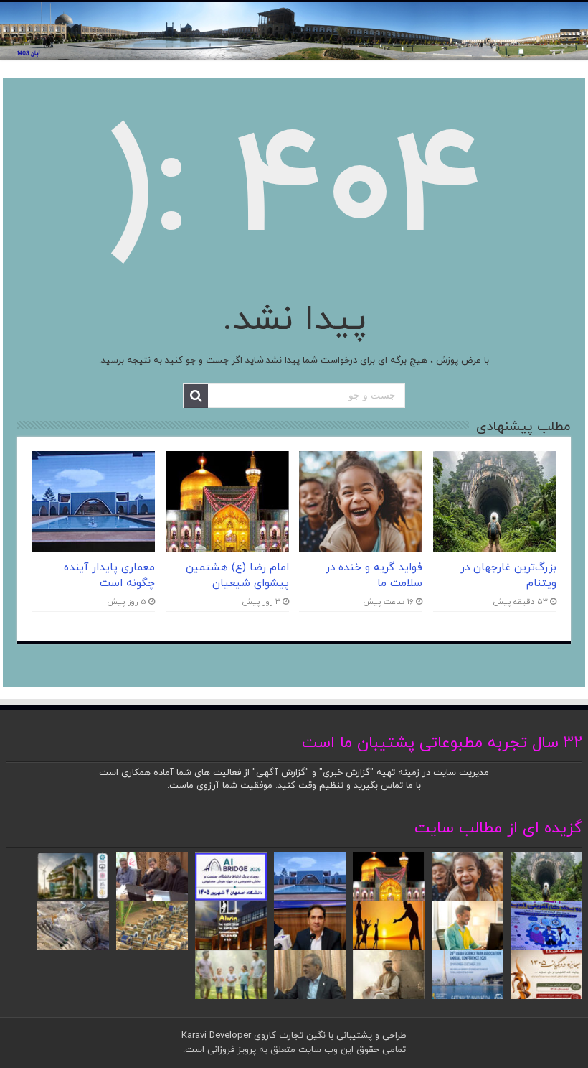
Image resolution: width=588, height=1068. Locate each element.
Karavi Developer (216, 1035)
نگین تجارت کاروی (288, 1035)
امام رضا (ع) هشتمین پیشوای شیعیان (237, 575)
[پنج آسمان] (294, 31)
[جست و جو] (196, 396)
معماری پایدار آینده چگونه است (109, 575)
